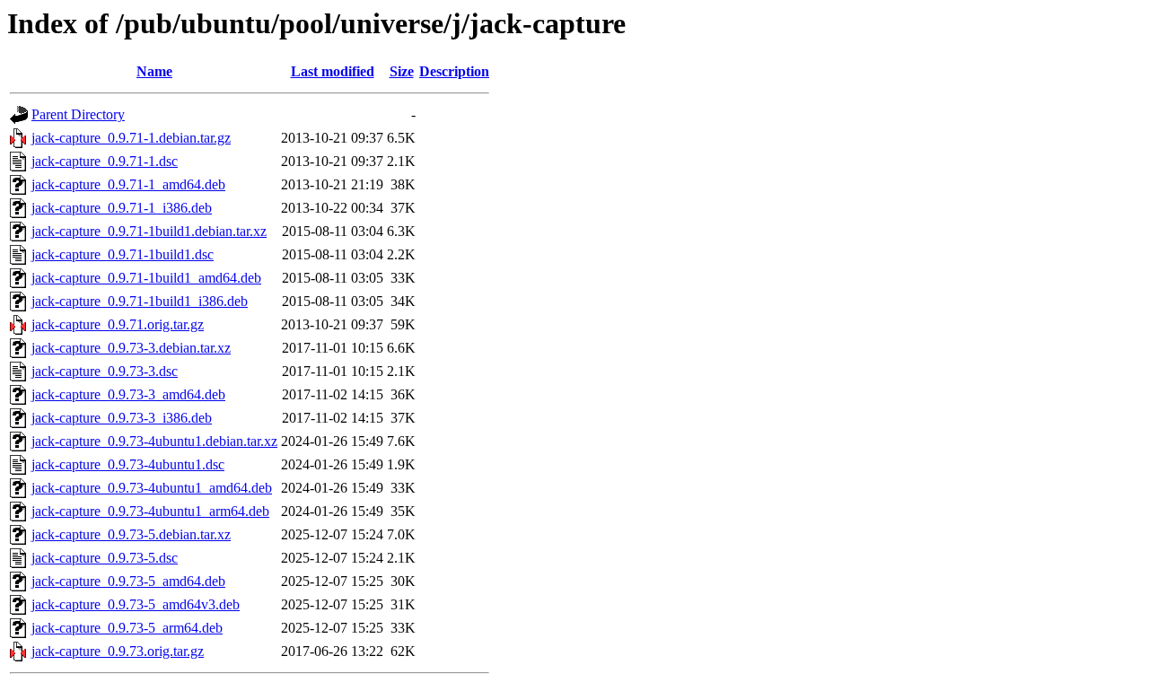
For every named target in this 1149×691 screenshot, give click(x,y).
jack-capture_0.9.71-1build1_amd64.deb (146, 277)
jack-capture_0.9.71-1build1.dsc (122, 254)
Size (402, 71)
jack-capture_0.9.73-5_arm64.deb (127, 627)
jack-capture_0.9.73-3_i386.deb (121, 417)
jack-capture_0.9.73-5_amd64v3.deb (135, 604)
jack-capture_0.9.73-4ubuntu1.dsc (127, 464)
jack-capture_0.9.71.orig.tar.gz (117, 324)
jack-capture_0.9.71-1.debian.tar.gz (131, 137)
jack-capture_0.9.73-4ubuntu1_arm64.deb (150, 511)
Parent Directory (78, 114)
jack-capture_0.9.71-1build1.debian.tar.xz (149, 231)
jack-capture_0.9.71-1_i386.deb (121, 207)
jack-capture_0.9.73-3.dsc (104, 371)
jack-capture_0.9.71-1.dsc (104, 161)
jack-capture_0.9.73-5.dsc (104, 557)
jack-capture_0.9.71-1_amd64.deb (128, 184)
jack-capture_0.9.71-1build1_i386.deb (139, 301)
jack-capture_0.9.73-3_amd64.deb (128, 394)
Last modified (332, 71)
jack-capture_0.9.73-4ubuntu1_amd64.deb (151, 487)
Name (154, 71)
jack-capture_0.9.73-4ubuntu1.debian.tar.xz (154, 441)
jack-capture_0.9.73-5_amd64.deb (128, 581)
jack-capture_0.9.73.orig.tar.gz (117, 651)
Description (454, 71)
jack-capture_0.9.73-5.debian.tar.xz (131, 534)
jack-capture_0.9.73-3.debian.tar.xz (131, 347)
